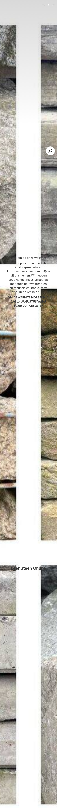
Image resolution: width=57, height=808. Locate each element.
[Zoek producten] (50, 150)
